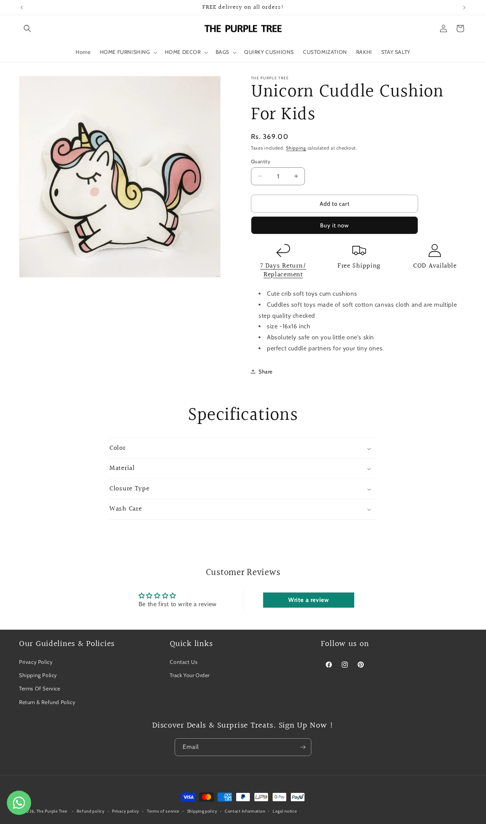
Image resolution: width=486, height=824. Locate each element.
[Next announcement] (464, 7)
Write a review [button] (308, 599)
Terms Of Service (39, 688)
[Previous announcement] (21, 7)
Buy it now (334, 225)
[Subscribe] (302, 747)
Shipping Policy (38, 675)
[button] (27, 28)
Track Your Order (190, 675)
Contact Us (183, 662)
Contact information (245, 811)
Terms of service (163, 811)
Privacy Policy (35, 662)
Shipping (296, 148)
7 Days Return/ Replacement (283, 270)
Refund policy (91, 811)
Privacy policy (125, 811)
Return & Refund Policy (47, 701)
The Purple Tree (52, 811)
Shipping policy (202, 811)
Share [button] (266, 371)
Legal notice (285, 811)
